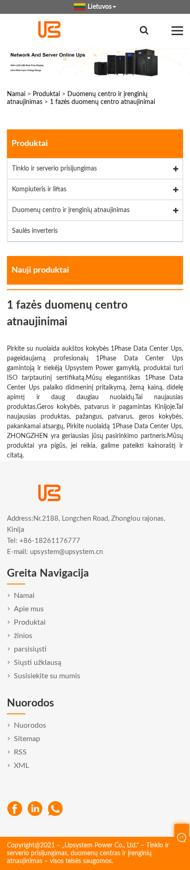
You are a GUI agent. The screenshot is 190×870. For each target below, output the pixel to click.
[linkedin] (35, 809)
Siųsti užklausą (37, 662)
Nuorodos (30, 725)
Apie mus (29, 609)
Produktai (46, 94)
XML (21, 765)
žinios (23, 635)
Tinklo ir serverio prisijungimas (54, 168)
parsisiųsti (30, 649)
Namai (16, 94)
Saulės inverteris (35, 231)
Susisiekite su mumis (47, 676)
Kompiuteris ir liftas (39, 189)
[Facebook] (15, 809)
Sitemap (27, 738)
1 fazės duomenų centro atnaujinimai (102, 102)
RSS (20, 752)
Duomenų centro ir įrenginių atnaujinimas (71, 210)
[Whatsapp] (55, 809)
